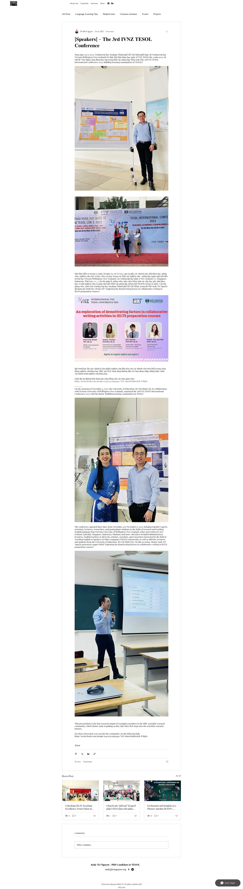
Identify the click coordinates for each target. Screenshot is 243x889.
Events (145, 14)
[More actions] (166, 31)
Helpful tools (109, 14)
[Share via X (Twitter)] (82, 754)
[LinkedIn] (112, 3)
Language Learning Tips (86, 14)
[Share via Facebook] (76, 754)
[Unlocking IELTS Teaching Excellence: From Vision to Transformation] (80, 791)
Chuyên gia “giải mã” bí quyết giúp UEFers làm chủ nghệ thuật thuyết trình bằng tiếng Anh (121, 807)
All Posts (66, 14)
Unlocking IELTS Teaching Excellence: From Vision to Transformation (78, 807)
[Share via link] (94, 754)
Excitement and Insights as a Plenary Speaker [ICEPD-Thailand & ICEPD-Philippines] (161, 807)
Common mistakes (128, 14)
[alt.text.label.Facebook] (108, 3)
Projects (157, 14)
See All (178, 776)
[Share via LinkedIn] (88, 754)
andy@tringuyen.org (115, 869)
